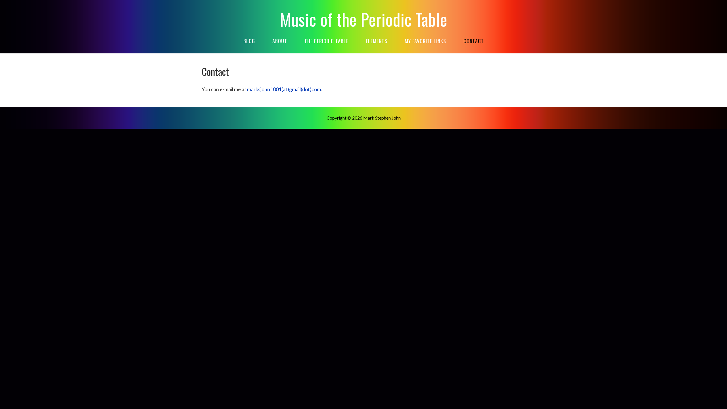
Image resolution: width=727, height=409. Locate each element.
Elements (376, 41)
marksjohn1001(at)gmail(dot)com (284, 89)
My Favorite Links (425, 41)
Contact (473, 41)
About (279, 41)
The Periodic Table (326, 41)
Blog (249, 41)
